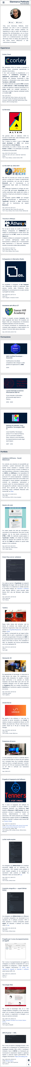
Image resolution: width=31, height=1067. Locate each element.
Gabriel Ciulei (15, 825)
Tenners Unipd (8, 821)
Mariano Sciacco (9, 1060)
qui (21, 874)
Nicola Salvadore (14, 827)
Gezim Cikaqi (9, 825)
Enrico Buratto (19, 1020)
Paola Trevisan (21, 827)
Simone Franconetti (23, 825)
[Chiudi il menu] (3, 2)
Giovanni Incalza (6, 827)
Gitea (12, 491)
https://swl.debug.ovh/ (21, 1056)
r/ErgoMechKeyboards (15, 629)
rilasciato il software (23, 588)
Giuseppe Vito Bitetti (10, 1020)
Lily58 (8, 631)
